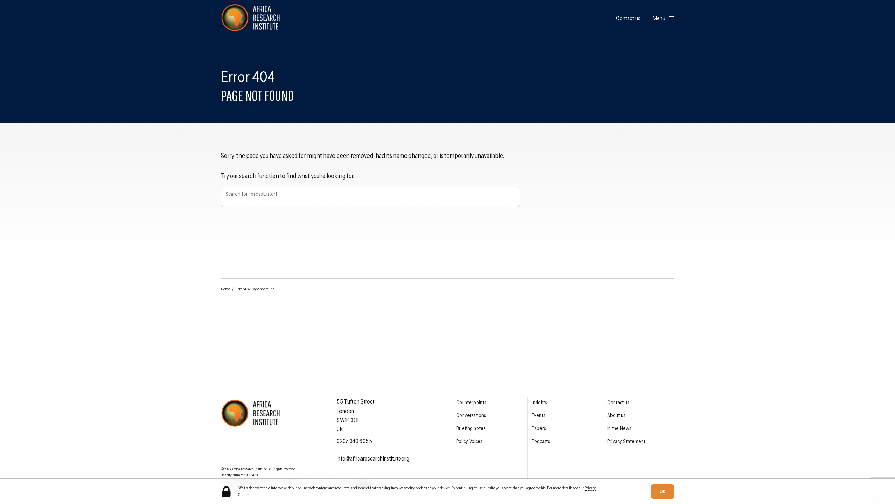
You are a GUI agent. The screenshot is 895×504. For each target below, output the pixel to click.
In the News (619, 428)
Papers (539, 428)
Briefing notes (470, 428)
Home (225, 289)
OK (662, 491)
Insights (539, 402)
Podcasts (541, 441)
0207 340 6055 (354, 441)
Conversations (471, 415)
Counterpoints (471, 402)
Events (538, 415)
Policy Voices (469, 441)
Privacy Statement (626, 441)
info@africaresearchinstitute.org (373, 458)
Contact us (628, 18)
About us (616, 415)
